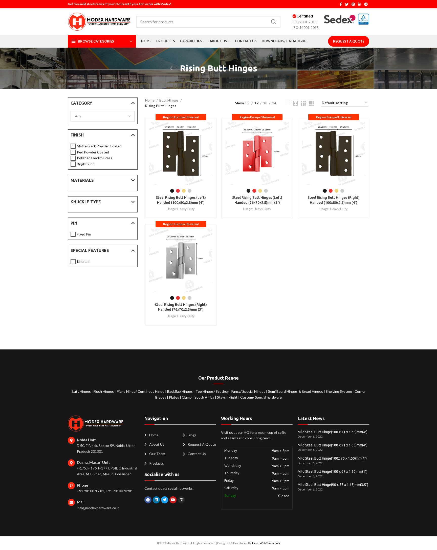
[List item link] (161, 435)
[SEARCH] (273, 22)
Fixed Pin (84, 234)
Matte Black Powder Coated (99, 146)
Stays (222, 397)
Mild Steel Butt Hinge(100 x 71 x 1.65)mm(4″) (332, 432)
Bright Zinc (85, 164)
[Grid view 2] (295, 103)
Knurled (83, 261)
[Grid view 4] (311, 103)
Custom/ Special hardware (261, 397)
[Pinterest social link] (353, 4)
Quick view (208, 130)
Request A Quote (348, 41)
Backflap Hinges (180, 391)
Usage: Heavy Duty (181, 209)
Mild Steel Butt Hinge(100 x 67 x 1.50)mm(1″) (332, 471)
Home (150, 100)
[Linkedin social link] (360, 4)
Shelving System (339, 391)
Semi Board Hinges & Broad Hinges (296, 391)
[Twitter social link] (346, 4)
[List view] (288, 103)
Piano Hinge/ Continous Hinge (141, 391)
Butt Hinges (169, 100)
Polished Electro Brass (94, 158)
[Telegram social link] (366, 4)
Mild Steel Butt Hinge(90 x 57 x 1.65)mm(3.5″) (333, 485)
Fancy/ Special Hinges (248, 391)
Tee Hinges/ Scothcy (212, 391)
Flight (233, 397)
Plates (174, 397)
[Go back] (173, 68)
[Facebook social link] (340, 4)
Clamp (187, 397)
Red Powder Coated (93, 152)
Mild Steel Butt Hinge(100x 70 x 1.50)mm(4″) (332, 458)
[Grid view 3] (303, 103)
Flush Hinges (104, 391)
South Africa (204, 397)
